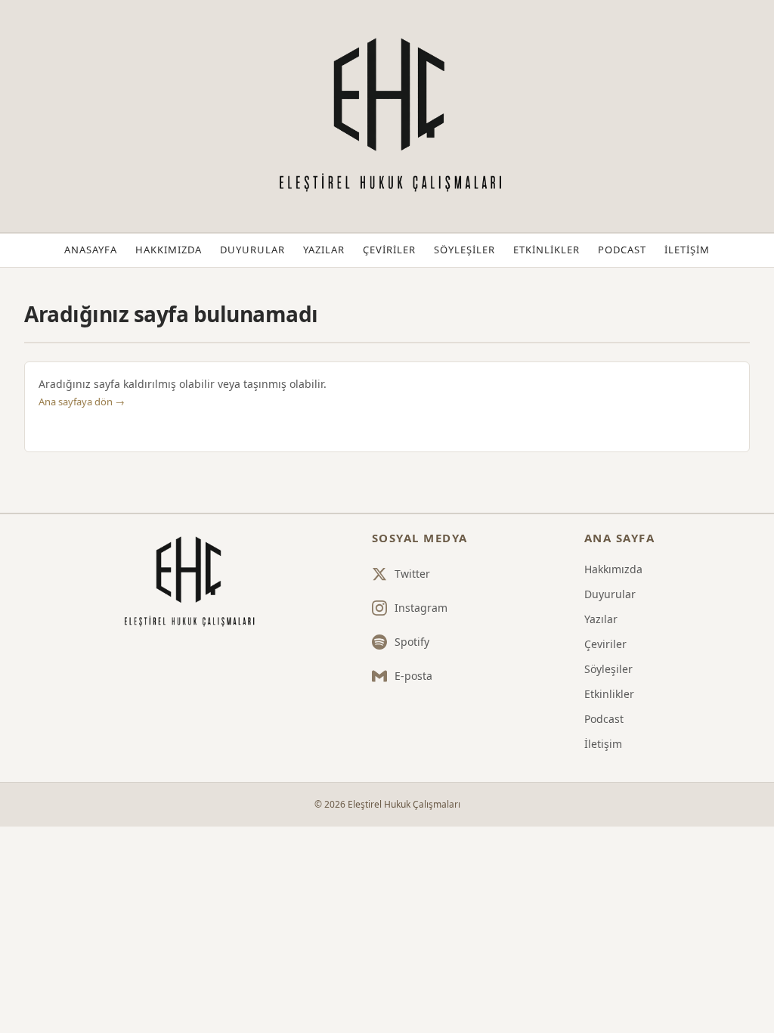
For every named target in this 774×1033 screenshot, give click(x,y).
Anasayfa (90, 249)
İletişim (687, 249)
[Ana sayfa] (187, 582)
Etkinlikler (546, 249)
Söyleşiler (464, 249)
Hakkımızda (168, 249)
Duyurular (252, 249)
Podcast (622, 249)
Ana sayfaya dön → (82, 401)
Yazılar (324, 249)
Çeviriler (389, 249)
